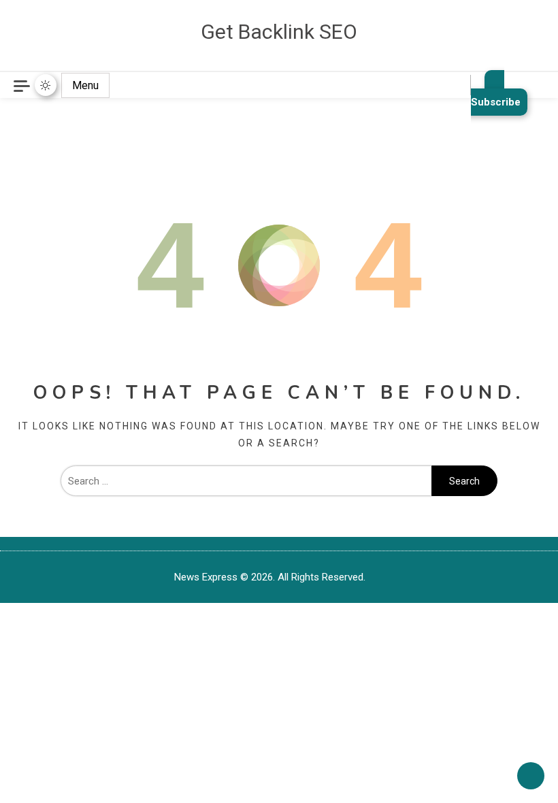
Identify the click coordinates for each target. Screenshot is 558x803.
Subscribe (496, 102)
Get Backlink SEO (279, 32)
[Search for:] (246, 481)
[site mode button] (45, 85)
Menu (85, 85)
